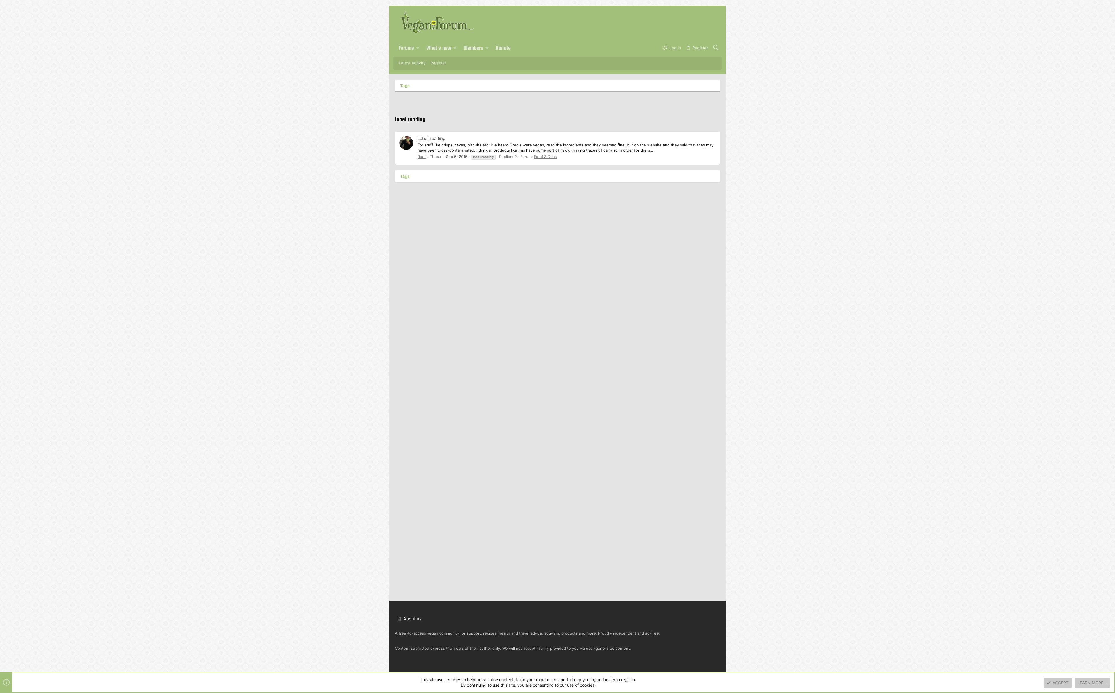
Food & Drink (545, 156)
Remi (422, 156)
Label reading (431, 138)
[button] (418, 48)
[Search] (716, 48)
